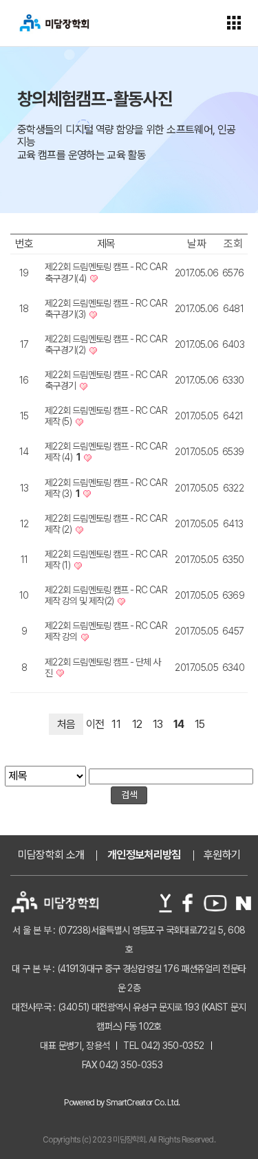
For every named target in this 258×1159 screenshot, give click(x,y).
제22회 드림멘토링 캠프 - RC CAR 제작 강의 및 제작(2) (106, 595)
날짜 (196, 243)
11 (115, 724)
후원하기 (222, 855)
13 (158, 724)
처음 (66, 724)
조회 (233, 243)
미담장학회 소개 (51, 855)
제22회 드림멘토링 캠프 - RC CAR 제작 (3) (106, 488)
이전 (95, 724)
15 (200, 724)
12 (137, 724)
